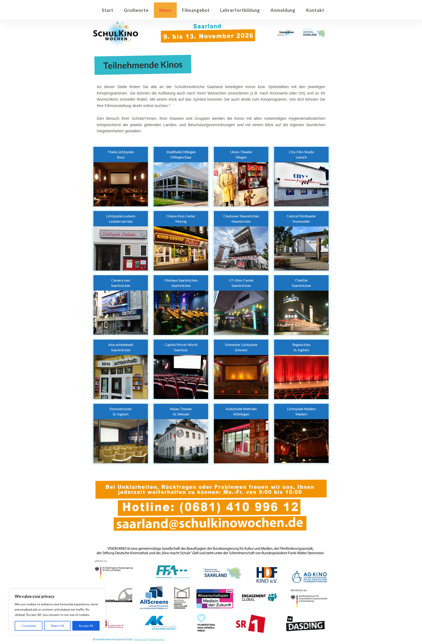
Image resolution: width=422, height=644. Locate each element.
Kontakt (315, 10)
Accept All (86, 626)
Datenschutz (157, 639)
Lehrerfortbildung (240, 10)
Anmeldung (283, 10)
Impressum (141, 639)
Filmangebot (196, 10)
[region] (57, 612)
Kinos (165, 10)
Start (107, 10)
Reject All (57, 626)
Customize (28, 626)
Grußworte (136, 10)
